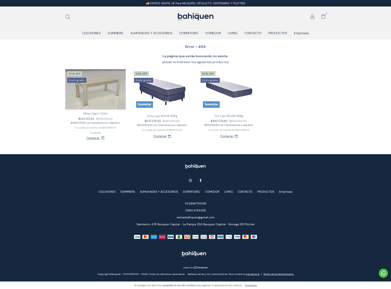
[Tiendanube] (195, 268)
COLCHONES (91, 33)
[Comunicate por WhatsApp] (383, 273)
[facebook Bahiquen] (200, 180)
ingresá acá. (253, 274)
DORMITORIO (188, 33)
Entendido (251, 285)
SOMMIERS (115, 33)
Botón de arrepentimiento (279, 274)
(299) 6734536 (195, 210)
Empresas (301, 33)
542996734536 (195, 203)
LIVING (232, 33)
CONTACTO (252, 33)
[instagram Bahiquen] (190, 180)
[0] (322, 17)
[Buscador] (69, 17)
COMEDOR (213, 33)
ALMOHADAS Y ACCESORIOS (151, 33)
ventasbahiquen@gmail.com (196, 217)
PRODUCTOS (277, 33)
